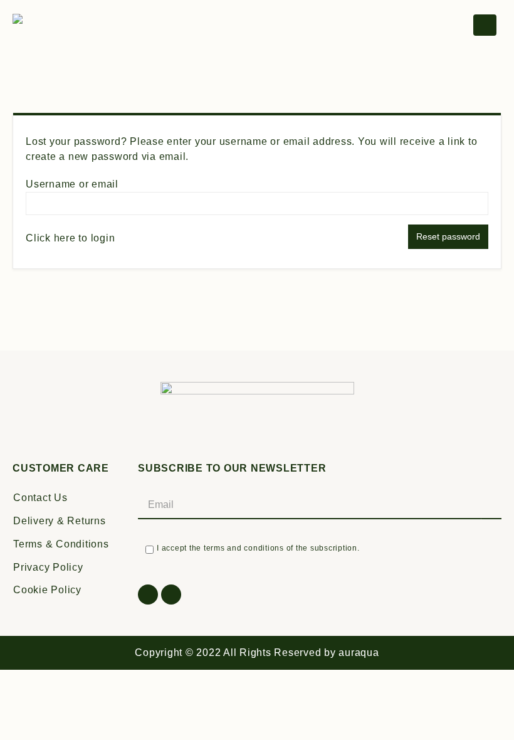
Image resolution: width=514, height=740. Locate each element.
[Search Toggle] (399, 25)
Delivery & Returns (59, 520)
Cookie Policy (47, 589)
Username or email (72, 184)
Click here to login (70, 238)
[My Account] (455, 25)
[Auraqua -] (60, 25)
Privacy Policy (48, 567)
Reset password (448, 236)
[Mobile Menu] (484, 25)
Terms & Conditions (61, 544)
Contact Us (40, 497)
